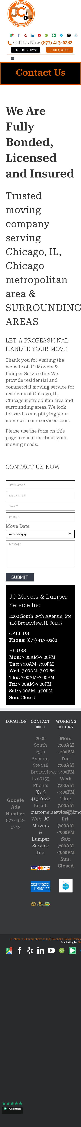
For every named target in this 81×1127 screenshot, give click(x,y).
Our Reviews (25, 50)
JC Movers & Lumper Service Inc (30, 939)
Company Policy (61, 939)
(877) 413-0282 (56, 42)
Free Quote (59, 50)
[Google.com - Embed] (15, 757)
